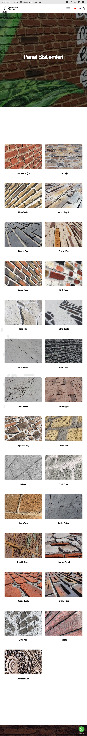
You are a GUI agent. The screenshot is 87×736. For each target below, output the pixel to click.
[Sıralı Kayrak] (63, 395)
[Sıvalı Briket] (63, 472)
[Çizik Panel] (63, 356)
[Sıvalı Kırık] (23, 628)
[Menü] (68, 8)
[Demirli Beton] (23, 550)
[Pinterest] (79, 2)
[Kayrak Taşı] (23, 239)
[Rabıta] (63, 628)
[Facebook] (67, 2)
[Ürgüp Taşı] (23, 511)
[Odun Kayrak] (63, 200)
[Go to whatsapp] (81, 729)
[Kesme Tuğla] (23, 589)
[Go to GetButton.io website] (81, 733)
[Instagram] (71, 2)
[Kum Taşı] (63, 434)
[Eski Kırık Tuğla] (23, 161)
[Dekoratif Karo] (23, 667)
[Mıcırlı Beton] (23, 395)
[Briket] (23, 472)
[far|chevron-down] (43, 65)
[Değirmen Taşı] (23, 434)
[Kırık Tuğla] (63, 278)
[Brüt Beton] (23, 356)
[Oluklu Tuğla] (63, 589)
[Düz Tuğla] (63, 161)
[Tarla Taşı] (23, 317)
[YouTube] (83, 2)
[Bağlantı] (10, 9)
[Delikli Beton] (63, 511)
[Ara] (83, 8)
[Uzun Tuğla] (23, 200)
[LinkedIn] (75, 2)
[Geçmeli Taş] (63, 239)
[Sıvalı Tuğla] (63, 317)
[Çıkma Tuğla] (23, 278)
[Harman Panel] (63, 550)
